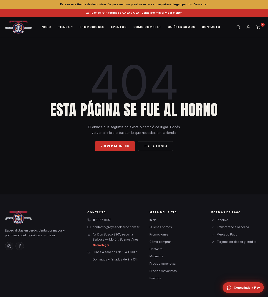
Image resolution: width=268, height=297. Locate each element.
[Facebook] (19, 246)
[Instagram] (9, 246)
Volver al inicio (114, 146)
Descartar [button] (201, 4)
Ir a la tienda (156, 146)
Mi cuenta (156, 256)
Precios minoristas (162, 263)
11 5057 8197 (102, 220)
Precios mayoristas (163, 271)
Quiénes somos (160, 227)
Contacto (155, 249)
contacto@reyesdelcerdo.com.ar (116, 227)
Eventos (155, 278)
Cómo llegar (101, 245)
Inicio (153, 220)
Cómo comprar (160, 241)
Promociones (158, 234)
